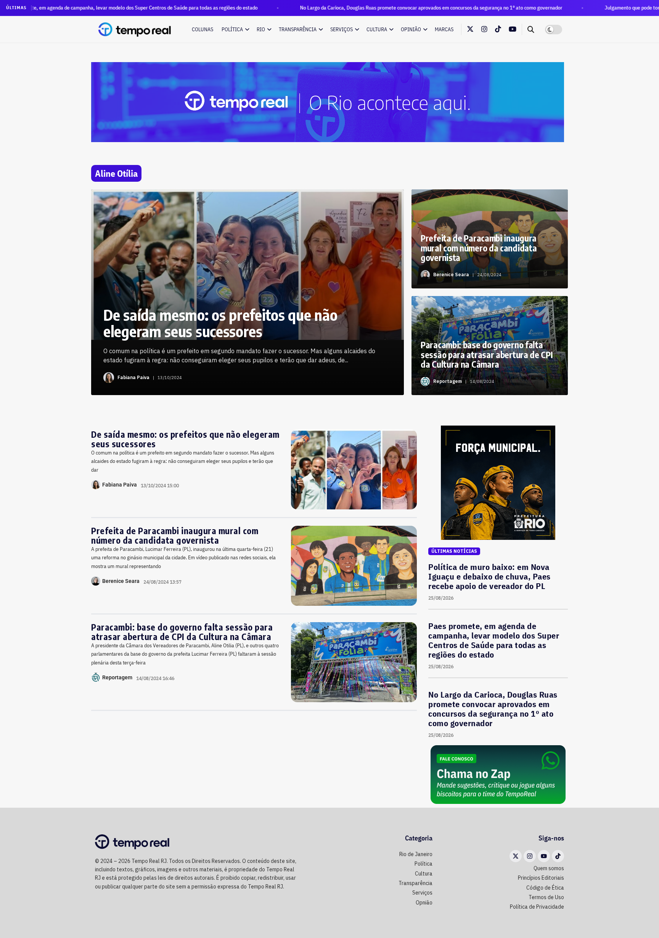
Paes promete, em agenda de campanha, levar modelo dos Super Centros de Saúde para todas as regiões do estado (493, 640)
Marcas (444, 29)
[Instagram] (530, 856)
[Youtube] (544, 856)
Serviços (341, 29)
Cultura (376, 29)
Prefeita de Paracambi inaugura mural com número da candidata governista (174, 535)
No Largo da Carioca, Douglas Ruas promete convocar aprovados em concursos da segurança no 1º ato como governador (382, 7)
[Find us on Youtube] (512, 29)
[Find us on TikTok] (498, 29)
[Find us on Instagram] (484, 29)
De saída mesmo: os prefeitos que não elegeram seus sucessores (185, 438)
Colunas (202, 29)
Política (232, 29)
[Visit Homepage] (135, 29)
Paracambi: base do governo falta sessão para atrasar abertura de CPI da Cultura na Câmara (182, 631)
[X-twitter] (516, 856)
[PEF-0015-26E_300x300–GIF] (498, 482)
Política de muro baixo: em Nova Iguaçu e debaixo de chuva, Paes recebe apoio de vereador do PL (489, 576)
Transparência (298, 29)
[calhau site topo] (327, 101)
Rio (261, 29)
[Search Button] (530, 29)
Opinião (411, 29)
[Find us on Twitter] (470, 29)
